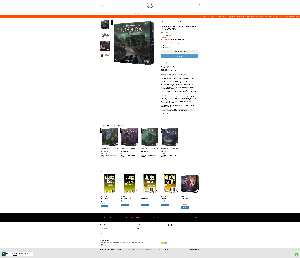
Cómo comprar (103, 234)
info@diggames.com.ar (139, 234)
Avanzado (175, 21)
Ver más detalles (166, 47)
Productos (136, 13)
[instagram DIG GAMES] (168, 225)
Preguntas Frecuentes (166, 13)
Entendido (15, 255)
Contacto (144, 13)
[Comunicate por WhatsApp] (296, 254)
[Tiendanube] (195, 249)
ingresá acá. (154, 249)
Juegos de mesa (168, 21)
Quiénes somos (103, 228)
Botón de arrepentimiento (163, 249)
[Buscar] (123, 5)
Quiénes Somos (153, 13)
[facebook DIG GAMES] (171, 225)
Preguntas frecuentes (105, 231)
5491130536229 (138, 228)
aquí (186, 74)
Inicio (129, 13)
